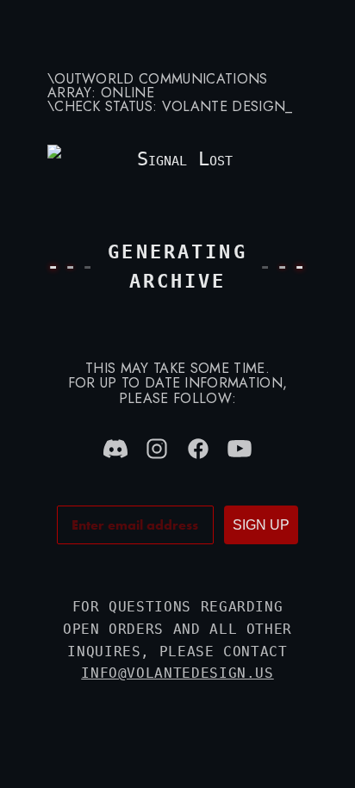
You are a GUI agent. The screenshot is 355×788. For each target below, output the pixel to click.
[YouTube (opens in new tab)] (239, 449)
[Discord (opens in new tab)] (115, 449)
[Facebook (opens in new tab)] (198, 449)
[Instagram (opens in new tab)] (157, 449)
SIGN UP (261, 525)
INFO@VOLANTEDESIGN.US (177, 673)
